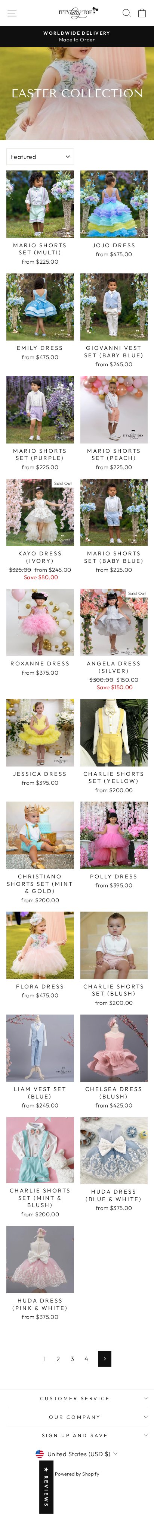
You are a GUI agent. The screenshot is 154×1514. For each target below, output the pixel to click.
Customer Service (75, 1398)
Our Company (75, 1417)
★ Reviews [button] (46, 1487)
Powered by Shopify (77, 1474)
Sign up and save (75, 1435)
